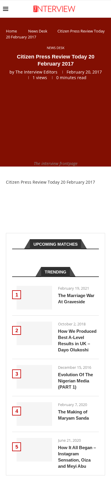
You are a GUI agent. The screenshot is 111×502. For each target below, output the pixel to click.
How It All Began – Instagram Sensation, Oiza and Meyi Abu (77, 457)
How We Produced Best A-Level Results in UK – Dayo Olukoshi (77, 340)
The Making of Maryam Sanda (73, 414)
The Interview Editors (36, 72)
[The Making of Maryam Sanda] (34, 414)
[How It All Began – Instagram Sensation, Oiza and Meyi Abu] (34, 450)
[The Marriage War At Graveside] (34, 297)
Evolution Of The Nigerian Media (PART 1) (75, 380)
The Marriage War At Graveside (76, 298)
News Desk (37, 31)
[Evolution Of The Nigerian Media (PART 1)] (34, 377)
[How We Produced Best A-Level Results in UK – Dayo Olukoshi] (34, 333)
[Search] (105, 8)
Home (11, 31)
